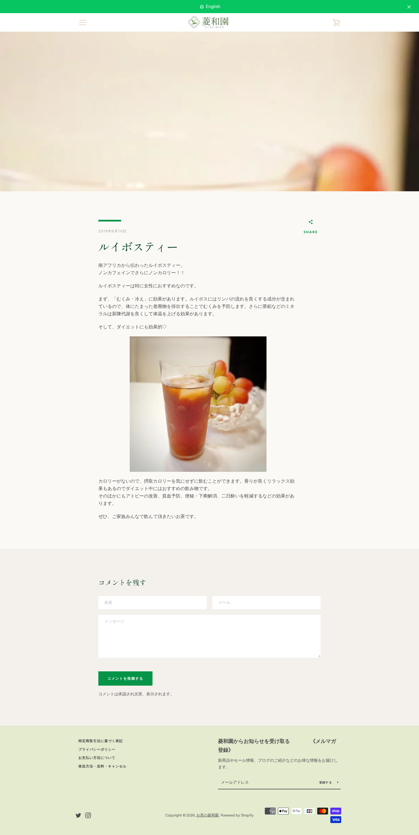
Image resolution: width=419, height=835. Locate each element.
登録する (326, 782)
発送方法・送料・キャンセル (102, 766)
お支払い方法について (96, 758)
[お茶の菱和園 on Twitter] (78, 815)
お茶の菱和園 (207, 815)
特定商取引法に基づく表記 (100, 741)
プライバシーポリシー (96, 749)
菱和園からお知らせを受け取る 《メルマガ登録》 (277, 745)
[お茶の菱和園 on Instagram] (88, 815)
